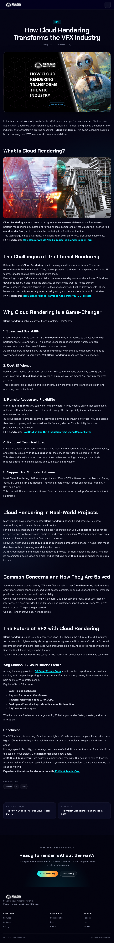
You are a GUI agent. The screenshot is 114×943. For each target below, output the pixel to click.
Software (7, 922)
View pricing (68, 874)
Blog (52, 922)
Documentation (57, 918)
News (57, 22)
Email (24, 786)
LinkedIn (8, 786)
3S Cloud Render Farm (48, 671)
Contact (53, 926)
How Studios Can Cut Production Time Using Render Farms (57, 432)
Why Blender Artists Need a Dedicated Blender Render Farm (57, 240)
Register (87, 918)
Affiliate (87, 926)
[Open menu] (108, 5)
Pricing (6, 926)
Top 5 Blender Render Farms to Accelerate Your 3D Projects (57, 295)
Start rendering (47, 874)
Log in (86, 922)
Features (7, 918)
